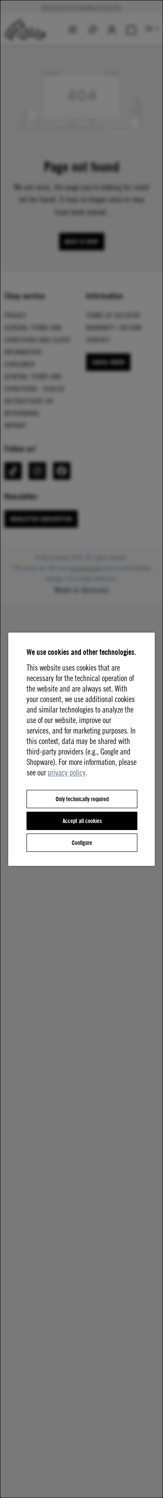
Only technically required (82, 799)
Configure (82, 842)
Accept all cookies (82, 820)
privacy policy (67, 772)
